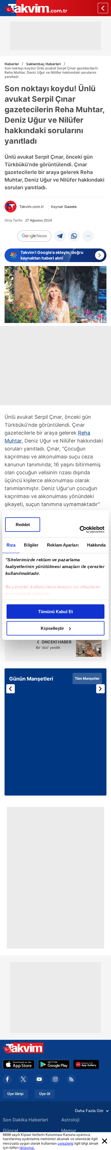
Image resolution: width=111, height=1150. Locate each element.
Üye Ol (44, 1094)
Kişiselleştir (52, 628)
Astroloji (70, 1120)
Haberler (12, 64)
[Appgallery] (86, 1064)
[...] (88, 236)
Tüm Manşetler (87, 678)
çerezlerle (65, 1143)
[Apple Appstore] (19, 1064)
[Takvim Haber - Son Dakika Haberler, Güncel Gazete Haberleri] (33, 8)
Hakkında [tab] (96, 545)
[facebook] (7, 1079)
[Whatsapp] (74, 236)
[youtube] (39, 1079)
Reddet (23, 524)
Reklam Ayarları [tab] (63, 545)
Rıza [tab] (11, 545)
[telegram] (59, 236)
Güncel (10, 1130)
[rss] (71, 1079)
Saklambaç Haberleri (43, 64)
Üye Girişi (15, 1094)
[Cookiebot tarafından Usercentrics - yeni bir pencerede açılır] (79, 529)
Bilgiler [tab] (31, 545)
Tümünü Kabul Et (55, 611)
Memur (68, 1130)
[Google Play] (54, 1064)
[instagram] (55, 1079)
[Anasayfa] (103, 8)
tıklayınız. (27, 1147)
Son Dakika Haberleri (25, 1120)
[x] (23, 1079)
